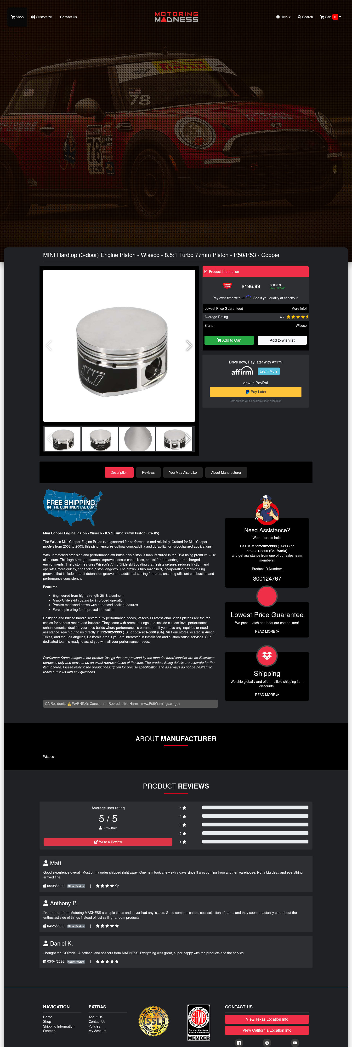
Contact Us (68, 16)
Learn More (269, 371)
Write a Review (110, 841)
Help (284, 16)
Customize (43, 16)
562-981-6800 (145, 632)
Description (119, 472)
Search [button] (307, 16)
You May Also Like (183, 472)
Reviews (148, 472)
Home (47, 1016)
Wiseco (301, 325)
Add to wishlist (282, 340)
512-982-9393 (111, 632)
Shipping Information (58, 1026)
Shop (19, 16)
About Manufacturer (226, 472)
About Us (95, 1016)
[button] (189, 345)
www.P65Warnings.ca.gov (160, 703)
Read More (265, 631)
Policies (94, 1026)
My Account (97, 1030)
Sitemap (49, 1030)
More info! (299, 308)
